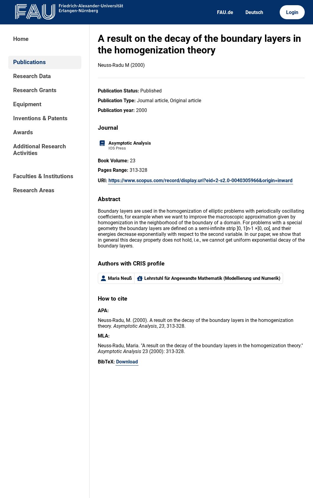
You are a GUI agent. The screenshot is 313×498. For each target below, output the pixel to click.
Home (20, 39)
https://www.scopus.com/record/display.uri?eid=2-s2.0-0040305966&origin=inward (201, 180)
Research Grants (35, 90)
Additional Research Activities (39, 150)
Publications (29, 62)
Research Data (32, 76)
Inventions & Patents (40, 118)
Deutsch (254, 12)
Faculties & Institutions (43, 176)
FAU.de (225, 12)
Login (292, 12)
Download (127, 362)
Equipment (27, 104)
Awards (23, 132)
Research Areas (33, 190)
